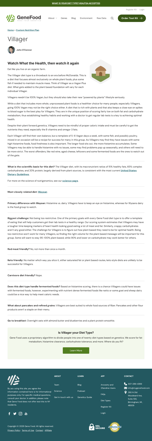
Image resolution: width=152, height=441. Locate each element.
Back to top (144, 435)
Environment (86, 18)
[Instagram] (21, 414)
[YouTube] (27, 414)
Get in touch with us (63, 397)
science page (70, 180)
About (51, 18)
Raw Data (101, 18)
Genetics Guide (84, 397)
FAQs (103, 394)
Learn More (76, 350)
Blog (73, 18)
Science (58, 391)
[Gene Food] (23, 18)
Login (142, 9)
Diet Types (105, 400)
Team (56, 385)
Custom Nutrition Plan (27, 30)
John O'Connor (24, 50)
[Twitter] (16, 414)
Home (11, 30)
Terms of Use (28, 430)
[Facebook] (10, 414)
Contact (39, 430)
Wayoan (42, 191)
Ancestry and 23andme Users (108, 386)
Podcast (81, 391)
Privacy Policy (14, 430)
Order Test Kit (129, 18)
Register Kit (131, 9)
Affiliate (48, 430)
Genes (64, 18)
